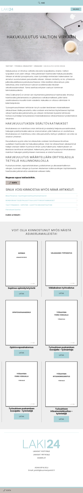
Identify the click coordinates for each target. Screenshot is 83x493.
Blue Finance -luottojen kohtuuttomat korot (26, 196)
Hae (43, 3)
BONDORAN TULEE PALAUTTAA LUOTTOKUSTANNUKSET (30, 200)
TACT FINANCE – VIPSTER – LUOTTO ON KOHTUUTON (29, 205)
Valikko (76, 9)
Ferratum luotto (13, 209)
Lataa (21, 293)
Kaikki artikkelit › (13, 215)
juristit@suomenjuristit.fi (44, 470)
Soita (8, 490)
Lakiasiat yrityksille (41, 454)
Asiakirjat (41, 458)
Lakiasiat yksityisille (41, 451)
